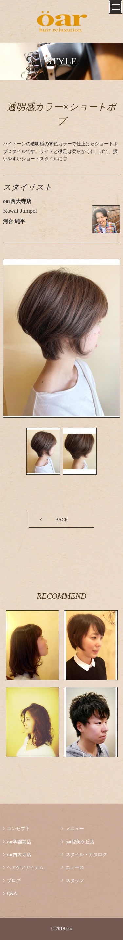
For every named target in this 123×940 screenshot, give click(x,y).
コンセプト (16, 828)
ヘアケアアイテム (23, 867)
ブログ (12, 880)
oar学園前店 (17, 841)
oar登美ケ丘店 (78, 841)
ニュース (73, 867)
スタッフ (73, 880)
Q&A (10, 893)
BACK (61, 519)
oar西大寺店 (17, 854)
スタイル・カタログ (84, 854)
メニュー (73, 828)
